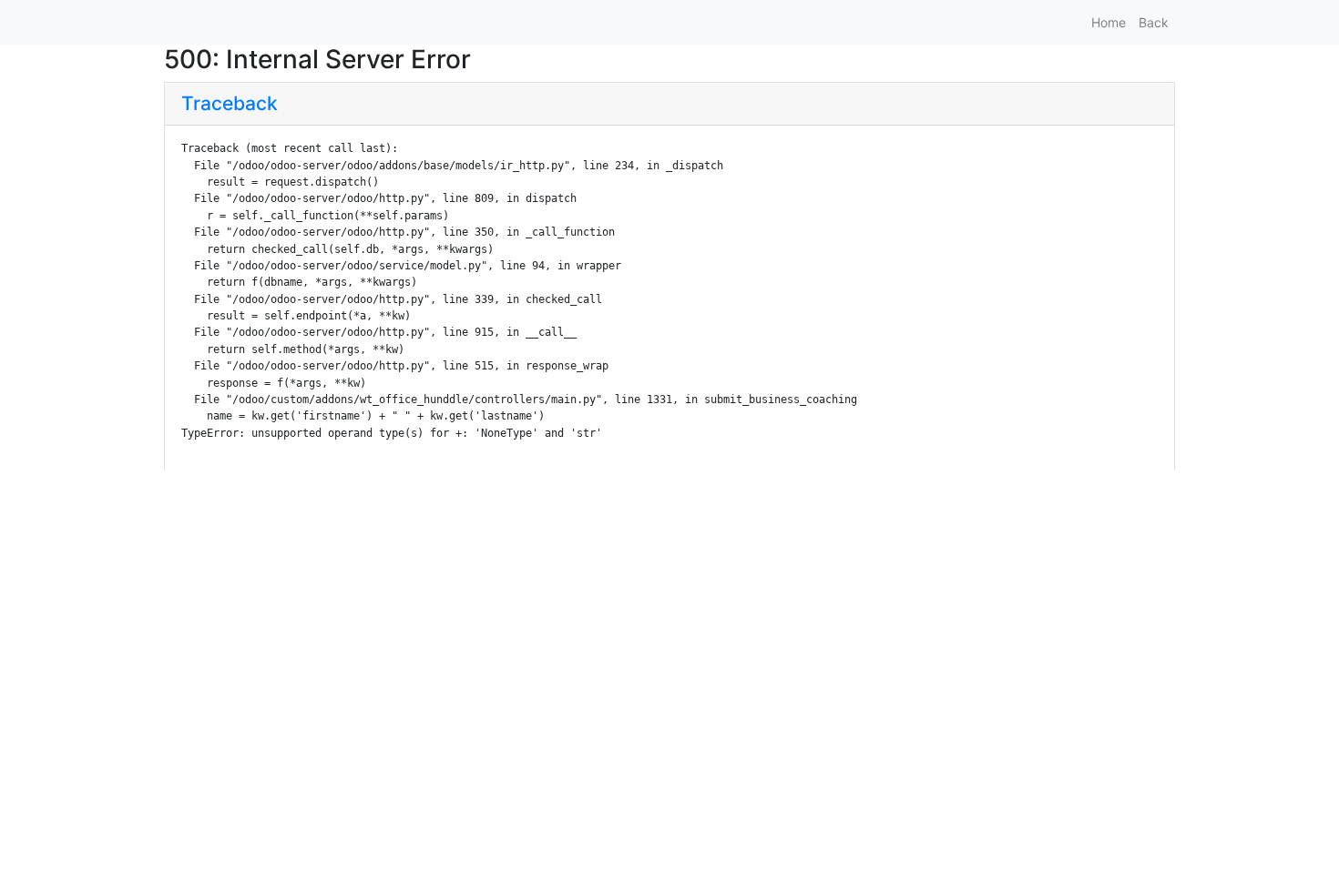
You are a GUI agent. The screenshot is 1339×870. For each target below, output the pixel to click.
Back (1154, 22)
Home (1108, 22)
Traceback (229, 103)
